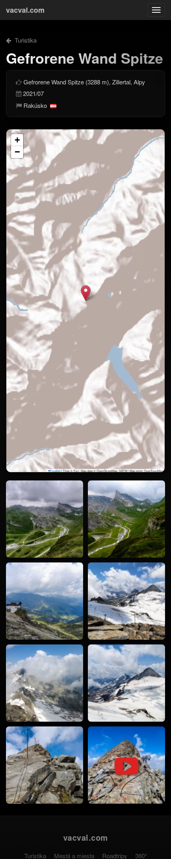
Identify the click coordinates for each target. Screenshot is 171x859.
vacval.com (25, 10)
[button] (86, 293)
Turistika (25, 40)
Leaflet (55, 471)
